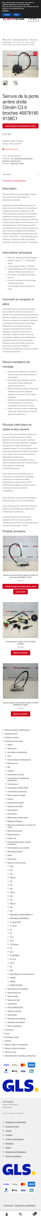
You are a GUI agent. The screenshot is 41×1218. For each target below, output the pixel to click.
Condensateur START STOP (17, 788)
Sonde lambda (12, 996)
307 (11, 885)
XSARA (12, 981)
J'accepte (7, 15)
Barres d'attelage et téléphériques (17, 730)
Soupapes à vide (13, 1000)
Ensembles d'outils (12, 1037)
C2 (11, 929)
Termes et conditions (13, 1156)
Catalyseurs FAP (11, 733)
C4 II (11, 952)
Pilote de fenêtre (13, 834)
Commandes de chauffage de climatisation (18, 779)
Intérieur (8, 1041)
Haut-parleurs (12, 810)
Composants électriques (20, 39)
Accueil (7, 39)
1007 (11, 866)
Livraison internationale (14, 1139)
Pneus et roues (10, 1052)
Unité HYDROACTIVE (15, 1007)
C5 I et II (13, 959)
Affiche (10, 745)
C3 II (11, 937)
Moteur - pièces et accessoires (16, 1044)
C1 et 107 (13, 926)
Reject (16, 15)
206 (11, 870)
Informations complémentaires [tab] (14, 180)
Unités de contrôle (14, 1011)
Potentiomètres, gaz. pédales (18, 848)
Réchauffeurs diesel (14, 851)
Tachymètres (12, 1003)
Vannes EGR (12, 1015)
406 (11, 896)
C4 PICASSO (14, 955)
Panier (31, 1212)
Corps (7, 1033)
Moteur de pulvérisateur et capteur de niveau (21, 826)
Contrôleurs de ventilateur (17, 791)
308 (11, 888)
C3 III (12, 940)
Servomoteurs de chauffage (17, 989)
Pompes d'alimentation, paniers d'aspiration (19, 843)
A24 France (8, 1205)
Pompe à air (11, 838)
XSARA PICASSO (16, 985)
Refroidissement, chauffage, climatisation (20, 1056)
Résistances (12, 859)
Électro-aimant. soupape (16, 795)
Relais (9, 855)
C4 (11, 948)
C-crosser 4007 (15, 922)
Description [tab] (7, 174)
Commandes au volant (15, 774)
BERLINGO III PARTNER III (19, 918)
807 (11, 911)
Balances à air (12, 763)
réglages (5, 11)
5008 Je (13, 903)
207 (11, 874)
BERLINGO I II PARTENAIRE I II (21, 914)
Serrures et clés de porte (12, 161)
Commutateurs (12, 784)
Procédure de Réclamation (15, 1152)
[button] (35, 54)
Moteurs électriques (14, 831)
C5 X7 (12, 963)
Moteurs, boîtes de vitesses (15, 1048)
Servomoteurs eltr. (14, 992)
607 (11, 907)
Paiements (9, 1143)
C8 (11, 966)
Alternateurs (12, 748)
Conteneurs (9, 1029)
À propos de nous (12, 1126)
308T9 (12, 892)
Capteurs (10, 771)
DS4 (11, 970)
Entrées (10, 799)
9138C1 (21, 163)
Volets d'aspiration (14, 1026)
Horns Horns (12, 814)
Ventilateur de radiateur (16, 1022)
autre (9, 756)
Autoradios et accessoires (17, 752)
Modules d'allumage (14, 821)
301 (11, 881)
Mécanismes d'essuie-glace (17, 817)
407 (11, 900)
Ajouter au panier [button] (20, 652)
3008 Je (13, 877)
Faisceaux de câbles (15, 806)
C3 (14, 42)
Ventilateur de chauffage (16, 1018)
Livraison (8, 1135)
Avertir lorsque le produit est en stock (20, 126)
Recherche (20, 1214)
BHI (8, 767)
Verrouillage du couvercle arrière (22, 974)
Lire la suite (20, 591)
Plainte (8, 1147)
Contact (8, 1130)
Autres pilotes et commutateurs (19, 759)
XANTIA (13, 977)
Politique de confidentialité (15, 1122)
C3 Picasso (14, 944)
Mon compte (7, 1214)
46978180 (14, 163)
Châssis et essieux (12, 737)
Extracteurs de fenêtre (15, 802)
